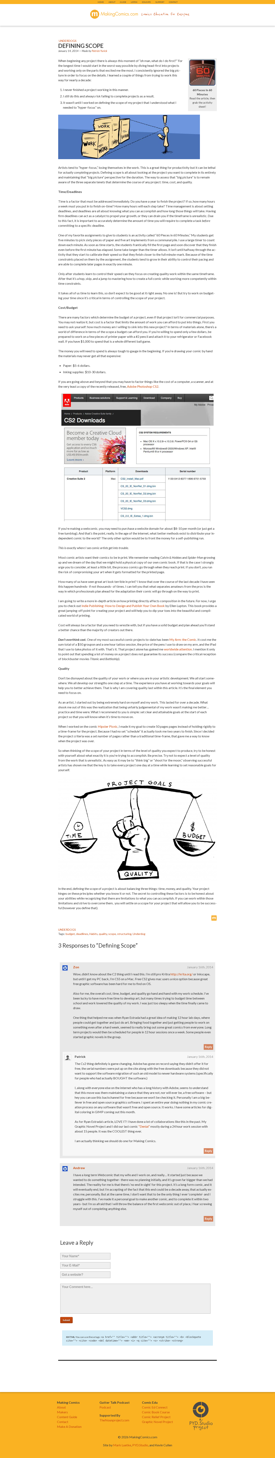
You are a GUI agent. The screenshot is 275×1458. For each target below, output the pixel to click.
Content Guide (67, 1417)
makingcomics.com (114, 14)
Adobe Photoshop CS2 (142, 386)
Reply (208, 1047)
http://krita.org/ (182, 974)
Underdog (139, 934)
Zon (76, 967)
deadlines (82, 934)
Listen (134, 2)
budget (70, 934)
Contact (173, 2)
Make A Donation (69, 1426)
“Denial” (144, 1126)
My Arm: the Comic (182, 639)
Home (101, 2)
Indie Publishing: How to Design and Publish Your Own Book (123, 606)
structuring (124, 934)
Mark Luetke (122, 1445)
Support (159, 2)
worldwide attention (178, 649)
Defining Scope (80, 45)
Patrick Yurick (99, 51)
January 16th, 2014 (200, 967)
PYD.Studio (140, 1445)
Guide (123, 2)
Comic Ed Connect (154, 1407)
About (112, 2)
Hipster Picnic (108, 726)
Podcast (105, 1407)
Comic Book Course (156, 1412)
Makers (62, 1412)
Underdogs (68, 40)
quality (103, 934)
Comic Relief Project (156, 1417)
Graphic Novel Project (157, 1422)
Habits (93, 934)
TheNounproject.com (114, 1420)
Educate (146, 2)
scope (112, 934)
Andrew (79, 1168)
